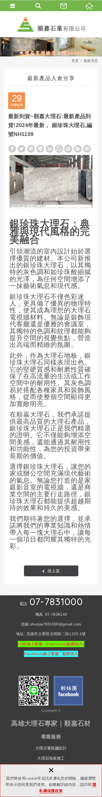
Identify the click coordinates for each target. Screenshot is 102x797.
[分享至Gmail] (87, 149)
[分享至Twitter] (21, 149)
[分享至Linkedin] (49, 149)
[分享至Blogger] (78, 149)
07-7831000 (56, 601)
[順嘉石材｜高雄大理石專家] (51, 24)
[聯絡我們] (64, 5)
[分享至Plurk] (31, 149)
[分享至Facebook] (12, 149)
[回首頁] (89, 5)
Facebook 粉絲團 (68, 691)
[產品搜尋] (38, 5)
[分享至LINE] (40, 149)
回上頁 (54, 570)
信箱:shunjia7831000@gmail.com (51, 624)
